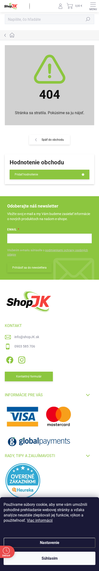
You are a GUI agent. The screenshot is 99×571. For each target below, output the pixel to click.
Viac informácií (40, 520)
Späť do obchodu (53, 139)
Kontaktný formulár (29, 376)
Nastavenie (49, 542)
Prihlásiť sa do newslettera (29, 267)
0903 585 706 (24, 346)
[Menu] (93, 6)
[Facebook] (9, 359)
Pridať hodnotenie (26, 174)
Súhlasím (50, 558)
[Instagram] (21, 359)
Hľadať (88, 19)
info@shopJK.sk (26, 337)
